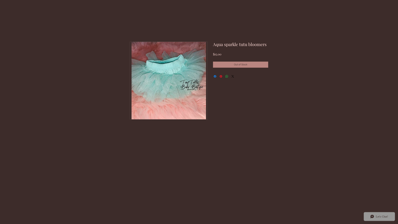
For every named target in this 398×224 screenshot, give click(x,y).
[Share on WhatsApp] (227, 76)
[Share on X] (233, 76)
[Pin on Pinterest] (221, 76)
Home (133, 30)
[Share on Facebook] (215, 76)
